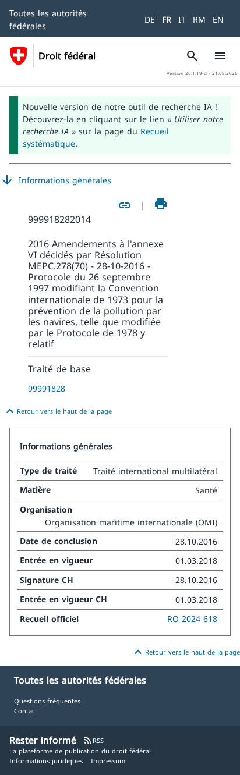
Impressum (108, 760)
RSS (93, 740)
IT (182, 19)
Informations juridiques (46, 760)
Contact (25, 710)
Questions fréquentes (47, 700)
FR (166, 19)
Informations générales (55, 180)
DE (149, 19)
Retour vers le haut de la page (57, 411)
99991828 (46, 388)
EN (218, 19)
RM (199, 19)
